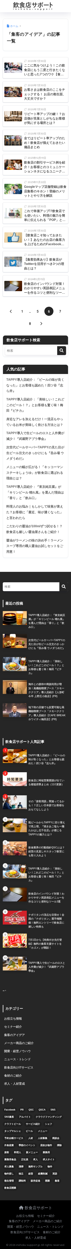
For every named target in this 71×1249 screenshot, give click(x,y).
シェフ (48, 1124)
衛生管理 (9, 1180)
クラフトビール (12, 1124)
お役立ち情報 (13, 1018)
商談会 (55, 1138)
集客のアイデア (14, 1035)
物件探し (9, 1173)
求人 (35, 1159)
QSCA (42, 1109)
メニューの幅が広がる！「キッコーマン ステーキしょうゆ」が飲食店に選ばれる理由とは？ (34, 472)
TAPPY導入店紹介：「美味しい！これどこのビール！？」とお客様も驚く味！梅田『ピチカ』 (35, 405)
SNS (52, 1109)
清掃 (21, 1166)
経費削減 (43, 1173)
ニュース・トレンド (17, 1059)
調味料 (22, 1180)
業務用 (46, 1152)
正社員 (24, 1159)
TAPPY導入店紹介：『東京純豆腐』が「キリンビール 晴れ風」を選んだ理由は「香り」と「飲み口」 (35, 492)
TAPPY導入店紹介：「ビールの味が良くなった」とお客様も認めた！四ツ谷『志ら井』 (35, 385)
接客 (6, 1152)
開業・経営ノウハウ (17, 1051)
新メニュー (32, 1152)
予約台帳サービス (13, 1138)
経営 (30, 1173)
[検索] (61, 350)
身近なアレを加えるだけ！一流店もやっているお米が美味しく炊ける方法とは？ (34, 421)
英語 (54, 1173)
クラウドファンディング (49, 1116)
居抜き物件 (46, 1145)
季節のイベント (27, 1145)
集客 (57, 1180)
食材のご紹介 (13, 1075)
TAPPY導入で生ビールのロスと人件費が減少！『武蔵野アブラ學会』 (35, 435)
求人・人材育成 (14, 1083)
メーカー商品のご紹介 (19, 1043)
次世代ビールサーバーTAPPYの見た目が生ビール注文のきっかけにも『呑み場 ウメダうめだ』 (35, 453)
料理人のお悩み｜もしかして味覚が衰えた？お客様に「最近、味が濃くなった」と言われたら (34, 512)
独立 (21, 1173)
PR (22, 1109)
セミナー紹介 (13, 1026)
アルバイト (25, 1116)
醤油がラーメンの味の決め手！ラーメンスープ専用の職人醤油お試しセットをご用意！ (34, 546)
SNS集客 (9, 1116)
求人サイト (49, 1159)
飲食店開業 (10, 1187)
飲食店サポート (37, 1207)
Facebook (9, 1109)
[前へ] (11, 311)
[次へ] (41, 323)
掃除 (59, 1145)
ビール (29, 1131)
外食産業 (9, 1145)
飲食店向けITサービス (18, 1067)
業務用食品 (10, 1159)
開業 (47, 1180)
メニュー (42, 1131)
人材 (30, 1138)
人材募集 (42, 1138)
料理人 (17, 1152)
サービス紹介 (33, 1124)
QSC (31, 1109)
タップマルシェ (12, 1131)
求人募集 (9, 1166)
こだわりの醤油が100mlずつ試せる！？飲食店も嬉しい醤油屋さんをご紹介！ (34, 529)
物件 (50, 1166)
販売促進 (35, 1180)
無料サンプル (35, 1166)
